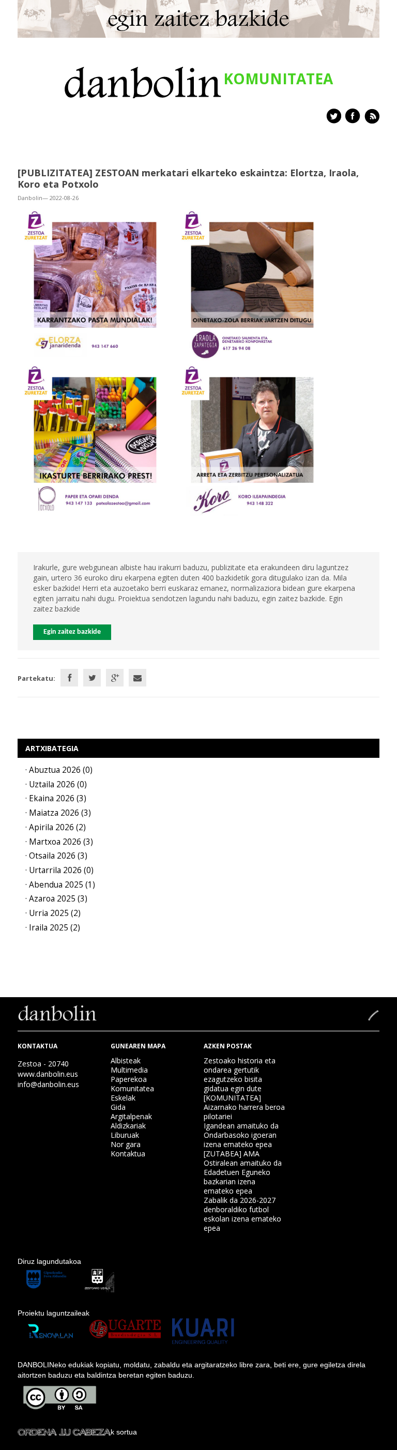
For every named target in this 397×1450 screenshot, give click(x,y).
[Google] (115, 677)
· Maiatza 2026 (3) (58, 812)
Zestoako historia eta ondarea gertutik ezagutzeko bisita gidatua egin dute (240, 1074)
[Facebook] (69, 677)
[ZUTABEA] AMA (231, 1153)
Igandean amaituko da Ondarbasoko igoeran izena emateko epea (241, 1135)
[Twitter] (92, 677)
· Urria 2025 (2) (53, 913)
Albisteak (126, 1060)
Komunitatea (132, 1088)
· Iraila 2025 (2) (52, 927)
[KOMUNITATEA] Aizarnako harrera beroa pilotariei (244, 1107)
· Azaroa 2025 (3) (56, 898)
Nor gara (126, 1144)
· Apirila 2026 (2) (55, 827)
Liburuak (125, 1135)
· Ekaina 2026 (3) (55, 798)
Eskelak (123, 1098)
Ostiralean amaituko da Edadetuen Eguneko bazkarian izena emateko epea (243, 1177)
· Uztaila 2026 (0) (56, 784)
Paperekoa (129, 1079)
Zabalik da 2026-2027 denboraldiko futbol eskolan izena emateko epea (242, 1214)
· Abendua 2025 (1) (60, 884)
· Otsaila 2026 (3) (56, 855)
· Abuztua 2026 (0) (59, 770)
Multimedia (129, 1070)
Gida (118, 1107)
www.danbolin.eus (48, 1074)
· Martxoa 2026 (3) (59, 841)
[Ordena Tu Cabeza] (64, 1432)
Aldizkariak (128, 1126)
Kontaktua (128, 1153)
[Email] (137, 677)
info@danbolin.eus (48, 1084)
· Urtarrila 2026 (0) (59, 870)
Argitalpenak (131, 1116)
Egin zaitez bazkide (72, 632)
